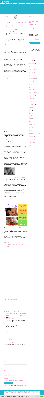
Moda (30, 115)
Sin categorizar (31, 139)
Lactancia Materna (32, 92)
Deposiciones (32, 95)
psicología (31, 127)
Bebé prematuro (32, 63)
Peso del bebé (32, 104)
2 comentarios (23, 22)
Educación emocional (32, 78)
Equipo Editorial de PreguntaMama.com (10, 299)
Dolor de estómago (33, 99)
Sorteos (30, 140)
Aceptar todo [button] (41, 396)
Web (5, 370)
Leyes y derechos (32, 109)
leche (14, 304)
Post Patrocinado (32, 124)
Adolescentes (31, 58)
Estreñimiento (31, 84)
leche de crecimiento (18, 304)
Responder (7, 329)
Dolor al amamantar (33, 98)
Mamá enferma (32, 102)
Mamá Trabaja (31, 113)
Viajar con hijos (31, 145)
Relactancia (32, 107)
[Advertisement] (22, 9)
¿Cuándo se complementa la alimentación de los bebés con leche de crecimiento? (15, 20)
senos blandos (31, 136)
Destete (31, 96)
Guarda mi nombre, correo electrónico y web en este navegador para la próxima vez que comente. (15, 375)
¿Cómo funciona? (34, 1)
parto (30, 121)
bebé (9, 304)
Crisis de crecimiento (32, 69)
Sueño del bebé (32, 142)
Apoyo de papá (32, 93)
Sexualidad (31, 137)
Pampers (30, 118)
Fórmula (30, 87)
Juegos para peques (32, 90)
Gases (31, 101)
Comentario (6, 348)
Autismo (30, 61)
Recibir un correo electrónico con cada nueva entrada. (14, 380)
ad (8, 304)
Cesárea (30, 66)
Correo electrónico (7, 366)
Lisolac (30, 110)
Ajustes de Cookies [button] (37, 396)
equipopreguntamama (16, 22)
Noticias (30, 116)
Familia (30, 86)
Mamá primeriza (31, 112)
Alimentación (31, 60)
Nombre (5, 361)
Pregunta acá (39, 1)
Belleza (30, 64)
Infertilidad (31, 89)
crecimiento (12, 304)
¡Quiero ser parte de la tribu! (34, 42)
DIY (29, 75)
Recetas (30, 130)
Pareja (30, 119)
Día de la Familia (32, 72)
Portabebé (31, 122)
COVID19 (30, 67)
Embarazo (31, 80)
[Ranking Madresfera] (32, 150)
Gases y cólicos (32, 81)
